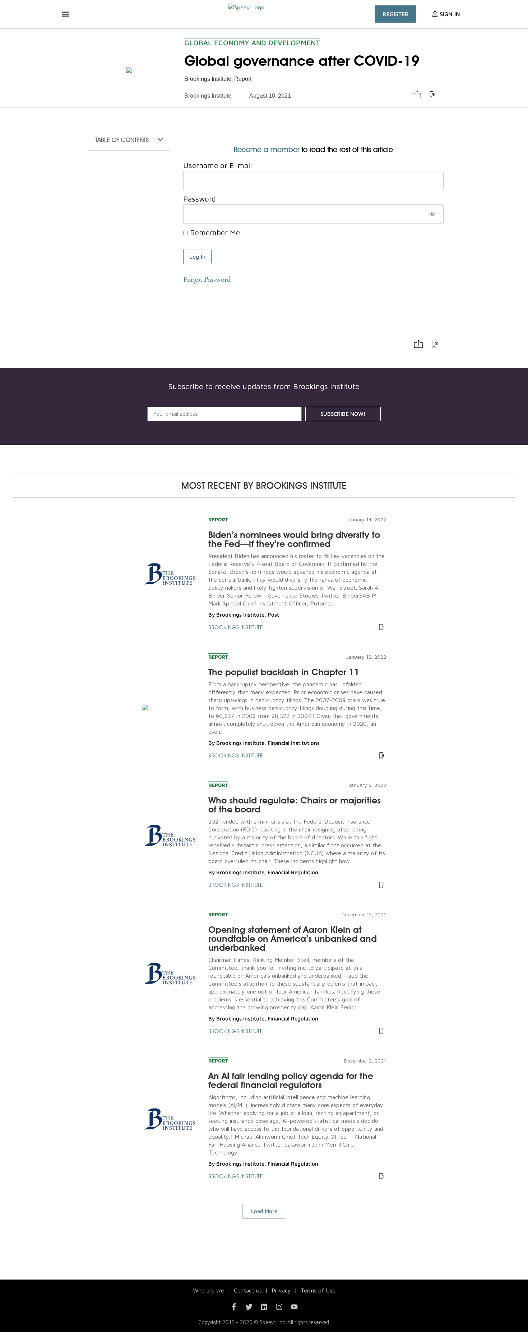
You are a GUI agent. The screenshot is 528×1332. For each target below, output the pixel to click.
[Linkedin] (264, 1306)
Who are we (208, 1290)
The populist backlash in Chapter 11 (284, 672)
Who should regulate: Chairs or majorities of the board (294, 805)
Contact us (248, 1290)
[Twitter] (249, 1306)
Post (273, 615)
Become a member (266, 149)
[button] (65, 14)
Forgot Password (207, 280)
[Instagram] (279, 1306)
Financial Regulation (293, 872)
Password (199, 198)
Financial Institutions (294, 743)
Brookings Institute (207, 79)
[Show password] (432, 214)
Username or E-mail (217, 165)
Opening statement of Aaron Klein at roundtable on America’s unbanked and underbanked (292, 938)
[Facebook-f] (233, 1306)
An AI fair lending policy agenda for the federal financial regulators (290, 1080)
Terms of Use (318, 1290)
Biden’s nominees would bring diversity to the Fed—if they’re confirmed (294, 539)
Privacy (281, 1290)
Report (242, 79)
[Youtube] (294, 1306)
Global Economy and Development (252, 42)
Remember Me (214, 232)
